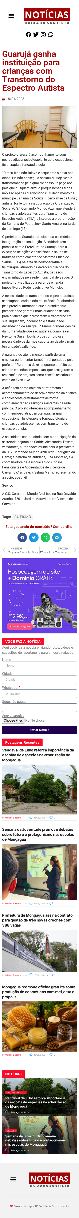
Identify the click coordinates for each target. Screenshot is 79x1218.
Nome (6, 660)
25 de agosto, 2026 (19, 1112)
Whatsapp (10, 687)
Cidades (11, 1131)
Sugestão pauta (14, 701)
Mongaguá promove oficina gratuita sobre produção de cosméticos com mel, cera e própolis (39, 992)
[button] (11, 16)
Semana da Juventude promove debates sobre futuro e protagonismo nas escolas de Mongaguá (38, 834)
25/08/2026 (39, 817)
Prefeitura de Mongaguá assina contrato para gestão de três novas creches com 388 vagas (37, 920)
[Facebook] (28, 34)
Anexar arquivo (13, 715)
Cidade (7, 674)
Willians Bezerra (13, 817)
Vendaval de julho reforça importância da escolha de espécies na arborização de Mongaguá (38, 755)
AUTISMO (22, 517)
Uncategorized (16, 1093)
